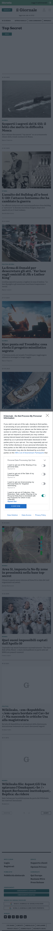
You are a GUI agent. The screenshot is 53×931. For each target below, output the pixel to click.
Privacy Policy (40, 515)
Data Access (26, 515)
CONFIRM (15, 506)
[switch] (43, 465)
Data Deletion (12, 515)
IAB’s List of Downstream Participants (29, 453)
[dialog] (26, 465)
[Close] (48, 416)
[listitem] (26, 460)
